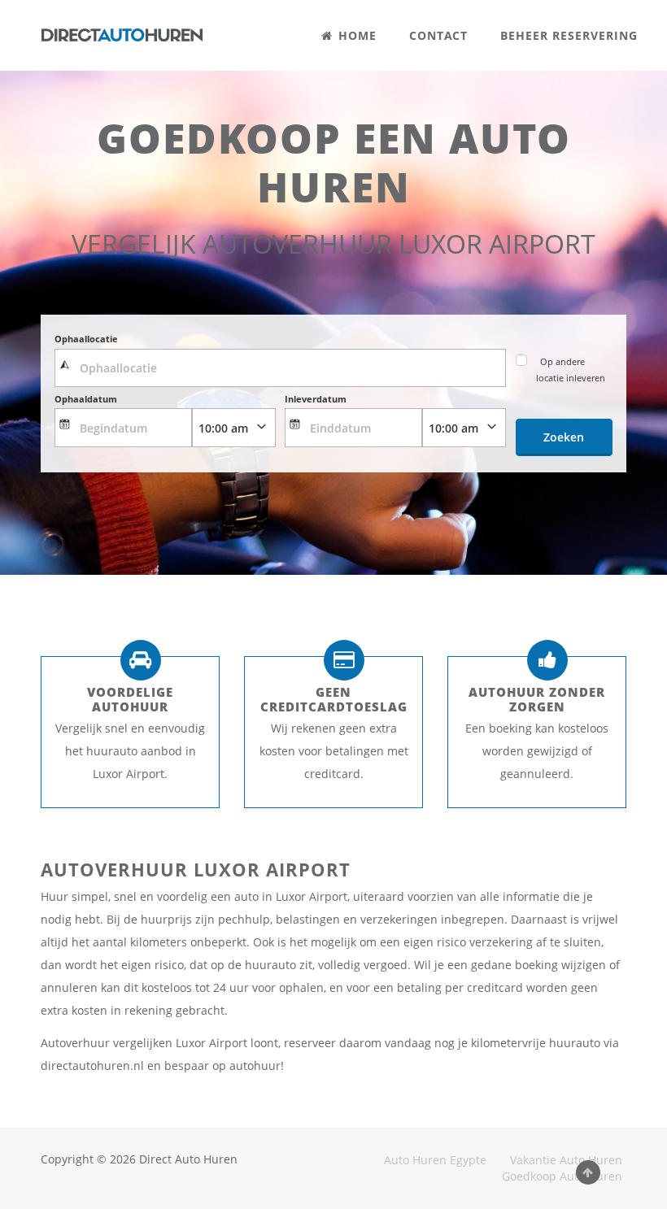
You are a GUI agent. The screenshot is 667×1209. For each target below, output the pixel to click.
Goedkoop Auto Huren (562, 1176)
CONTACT (438, 35)
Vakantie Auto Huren (566, 1160)
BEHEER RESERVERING (569, 35)
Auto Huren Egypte (435, 1160)
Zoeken (563, 437)
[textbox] (280, 368)
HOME (355, 35)
